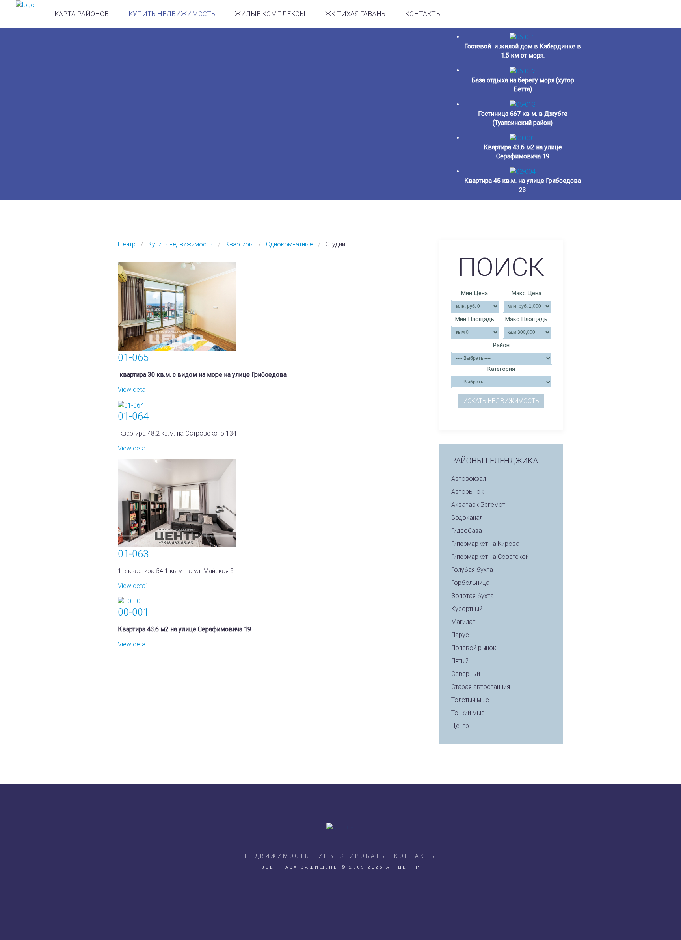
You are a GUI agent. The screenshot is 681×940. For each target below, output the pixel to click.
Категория (501, 368)
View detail (133, 389)
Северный (465, 674)
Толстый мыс (470, 700)
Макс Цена (526, 293)
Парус (460, 634)
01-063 (133, 554)
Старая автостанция (480, 687)
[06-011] (523, 37)
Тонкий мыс (468, 713)
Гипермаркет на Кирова (485, 543)
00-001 (133, 612)
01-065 (133, 357)
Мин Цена (474, 293)
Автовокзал (468, 478)
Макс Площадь (526, 319)
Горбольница (470, 582)
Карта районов (81, 14)
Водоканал (467, 517)
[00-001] (523, 137)
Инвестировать (352, 856)
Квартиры (239, 244)
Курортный (466, 608)
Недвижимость (277, 856)
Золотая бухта (472, 595)
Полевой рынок (473, 647)
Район (501, 345)
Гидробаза (466, 530)
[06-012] (523, 70)
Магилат (463, 621)
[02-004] (523, 171)
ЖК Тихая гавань (355, 14)
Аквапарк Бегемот (478, 504)
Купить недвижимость (171, 14)
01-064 (133, 416)
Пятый (460, 661)
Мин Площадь (474, 319)
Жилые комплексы (270, 14)
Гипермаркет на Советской (490, 556)
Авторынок (467, 491)
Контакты (423, 14)
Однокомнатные (289, 244)
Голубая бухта (472, 569)
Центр (127, 244)
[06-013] (523, 104)
